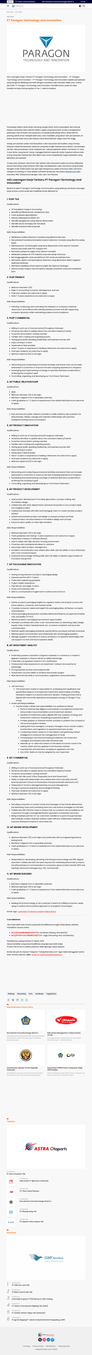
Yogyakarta (51, 994)
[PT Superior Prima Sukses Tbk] (11, 1222)
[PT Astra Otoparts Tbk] (46, 1147)
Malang (11, 994)
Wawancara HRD (72, 171)
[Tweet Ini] (13, 1000)
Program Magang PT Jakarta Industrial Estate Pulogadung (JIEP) (38, 1320)
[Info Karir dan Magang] (17, 6)
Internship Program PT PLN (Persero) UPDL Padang (32, 1299)
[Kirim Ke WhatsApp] (26, 1000)
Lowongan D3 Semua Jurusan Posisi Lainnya (37, 911)
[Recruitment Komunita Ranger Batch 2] (26, 1020)
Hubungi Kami (64, 1346)
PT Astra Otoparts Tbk (16, 1174)
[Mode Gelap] (80, 6)
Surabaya (39, 994)
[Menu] (8, 6)
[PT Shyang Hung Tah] (11, 1212)
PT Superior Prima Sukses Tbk (32, 1222)
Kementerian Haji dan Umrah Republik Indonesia (22, 1069)
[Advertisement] (46, 107)
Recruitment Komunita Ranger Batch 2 (49, 2)
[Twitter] (40, 1340)
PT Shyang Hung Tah (80, 2)
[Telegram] (52, 1340)
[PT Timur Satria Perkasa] (11, 1192)
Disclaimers (51, 1346)
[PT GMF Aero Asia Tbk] (46, 1258)
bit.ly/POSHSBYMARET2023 (23, 932)
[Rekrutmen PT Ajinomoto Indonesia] (11, 1181)
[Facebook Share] (8, 1000)
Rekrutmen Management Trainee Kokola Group (63, 1034)
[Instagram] (44, 1340)
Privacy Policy (38, 1346)
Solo (30, 994)
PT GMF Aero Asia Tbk (21, 1285)
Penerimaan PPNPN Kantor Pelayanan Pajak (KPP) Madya (64, 1069)
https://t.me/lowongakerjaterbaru (47, 954)
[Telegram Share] (22, 1000)
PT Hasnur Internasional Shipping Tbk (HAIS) (30, 1306)
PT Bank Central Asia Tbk (22, 1292)
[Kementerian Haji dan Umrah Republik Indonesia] (26, 1055)
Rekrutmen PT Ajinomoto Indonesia (34, 1181)
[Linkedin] (48, 1340)
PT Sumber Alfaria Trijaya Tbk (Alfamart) (28, 1313)
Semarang (21, 994)
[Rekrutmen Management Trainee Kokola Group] (66, 1020)
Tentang (26, 1346)
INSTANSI (10, 17)
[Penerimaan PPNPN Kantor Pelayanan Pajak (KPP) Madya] (66, 1055)
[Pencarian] (84, 6)
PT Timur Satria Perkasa (16, 2)
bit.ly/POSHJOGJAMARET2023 (25, 935)
